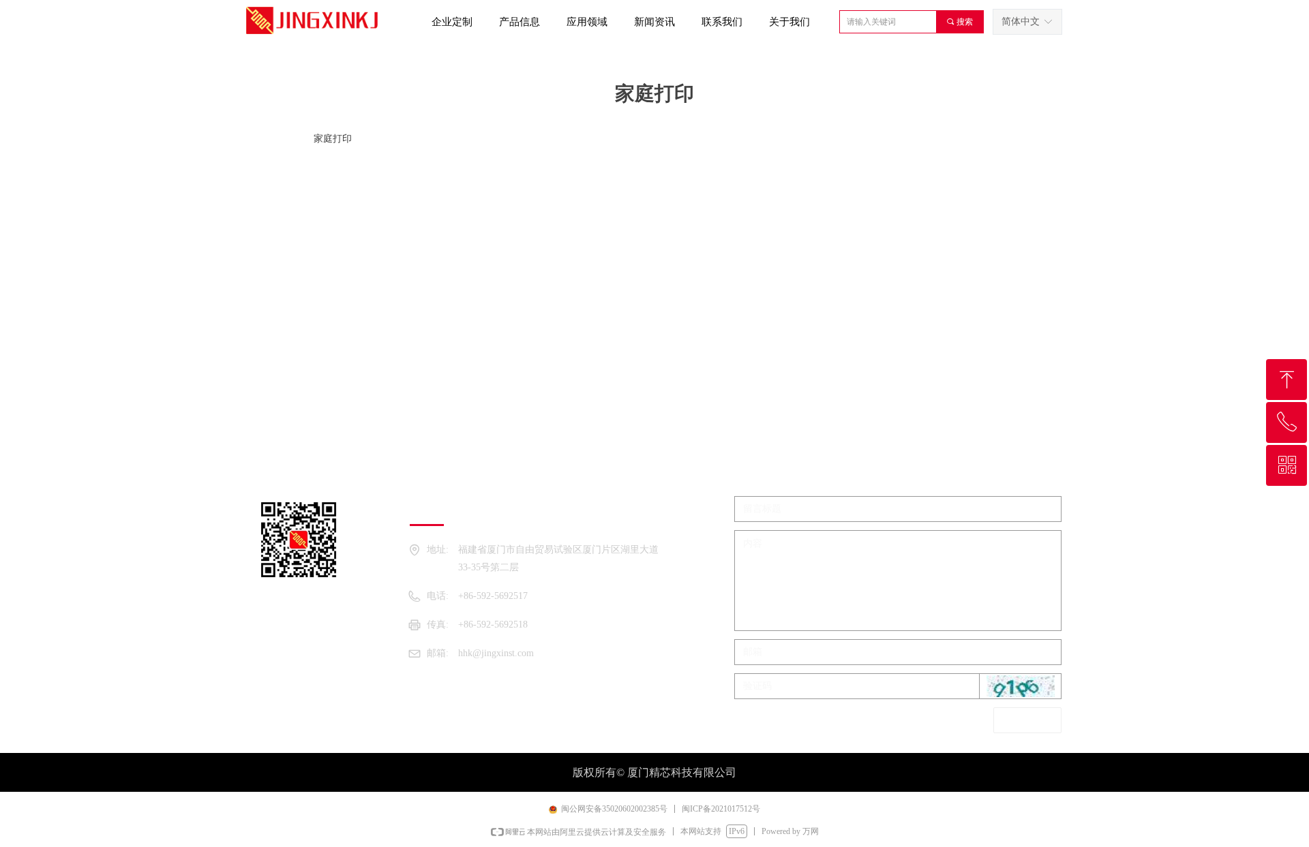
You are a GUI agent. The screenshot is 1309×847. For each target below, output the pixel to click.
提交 (1027, 720)
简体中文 (1021, 21)
